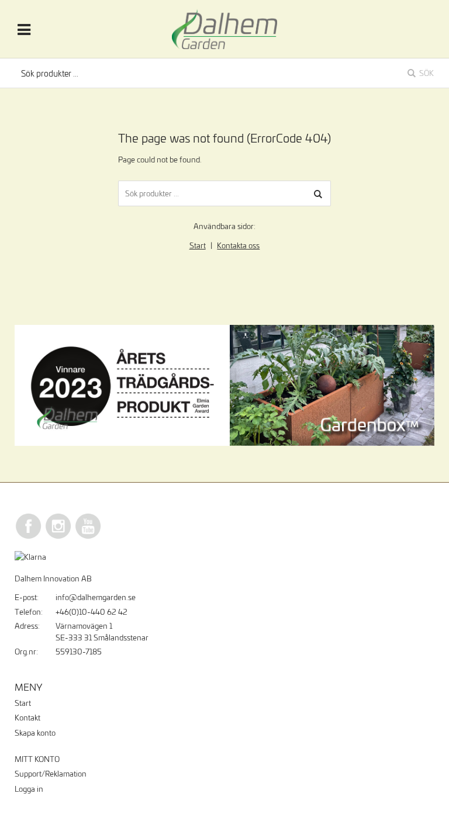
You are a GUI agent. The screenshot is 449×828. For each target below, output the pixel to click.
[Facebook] (29, 537)
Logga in (29, 789)
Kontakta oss (238, 245)
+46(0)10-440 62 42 (91, 611)
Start (197, 245)
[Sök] (318, 193)
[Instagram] (58, 537)
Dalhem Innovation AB (53, 578)
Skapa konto (35, 732)
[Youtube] (88, 537)
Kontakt (27, 717)
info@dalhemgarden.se (96, 597)
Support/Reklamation (51, 773)
